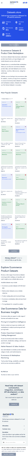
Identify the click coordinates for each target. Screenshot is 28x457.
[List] (25, 99)
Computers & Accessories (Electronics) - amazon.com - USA (21, 168)
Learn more (21, 451)
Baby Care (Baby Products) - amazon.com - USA (7, 144)
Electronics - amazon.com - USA (7, 192)
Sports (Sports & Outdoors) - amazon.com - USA (21, 241)
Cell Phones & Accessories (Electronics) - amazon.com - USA (7, 168)
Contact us (19, 258)
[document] (14, 451)
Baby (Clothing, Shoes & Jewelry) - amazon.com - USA (20, 120)
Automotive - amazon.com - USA (7, 119)
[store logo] (14, 2)
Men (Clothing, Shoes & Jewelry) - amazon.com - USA (20, 217)
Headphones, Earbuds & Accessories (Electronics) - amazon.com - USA (6, 217)
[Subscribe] (24, 442)
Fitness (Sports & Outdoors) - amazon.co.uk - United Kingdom (21, 193)
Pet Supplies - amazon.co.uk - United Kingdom (6, 242)
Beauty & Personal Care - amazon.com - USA (20, 144)
